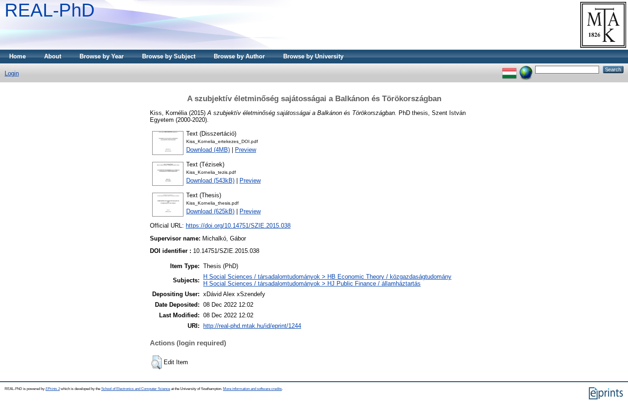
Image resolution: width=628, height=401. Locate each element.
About (52, 56)
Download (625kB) (210, 211)
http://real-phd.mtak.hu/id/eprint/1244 (252, 325)
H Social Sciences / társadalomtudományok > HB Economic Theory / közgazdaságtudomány (327, 276)
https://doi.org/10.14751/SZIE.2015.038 (238, 225)
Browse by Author (239, 56)
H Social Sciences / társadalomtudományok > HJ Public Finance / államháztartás (312, 283)
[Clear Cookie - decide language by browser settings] (526, 69)
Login (12, 73)
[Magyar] (509, 69)
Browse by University (313, 56)
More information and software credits (252, 389)
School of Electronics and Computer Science (135, 389)
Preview (245, 149)
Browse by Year (102, 56)
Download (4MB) (208, 149)
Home (17, 56)
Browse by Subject (168, 56)
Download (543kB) (210, 180)
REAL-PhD (50, 10)
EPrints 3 (53, 389)
